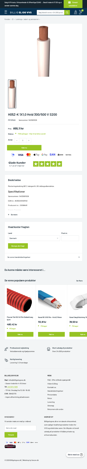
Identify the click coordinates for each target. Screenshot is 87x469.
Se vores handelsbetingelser (18, 257)
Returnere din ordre (55, 409)
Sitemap (50, 405)
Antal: (10, 140)
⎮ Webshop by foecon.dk (30, 460)
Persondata (52, 395)
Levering (51, 402)
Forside (7, 19)
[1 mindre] (16, 140)
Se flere (79, 281)
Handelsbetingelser (55, 391)
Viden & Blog (52, 384)
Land (10, 233)
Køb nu (24, 148)
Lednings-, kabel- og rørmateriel (27, 19)
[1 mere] (28, 140)
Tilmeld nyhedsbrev (73, 4)
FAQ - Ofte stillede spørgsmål (58, 380)
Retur (49, 398)
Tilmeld (11, 435)
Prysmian (11, 120)
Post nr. (64, 233)
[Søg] (67, 12)
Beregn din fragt (17, 246)
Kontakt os (51, 387)
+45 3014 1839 (12, 387)
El (12, 19)
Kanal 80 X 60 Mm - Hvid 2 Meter (50, 317)
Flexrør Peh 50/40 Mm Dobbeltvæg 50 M (20, 318)
